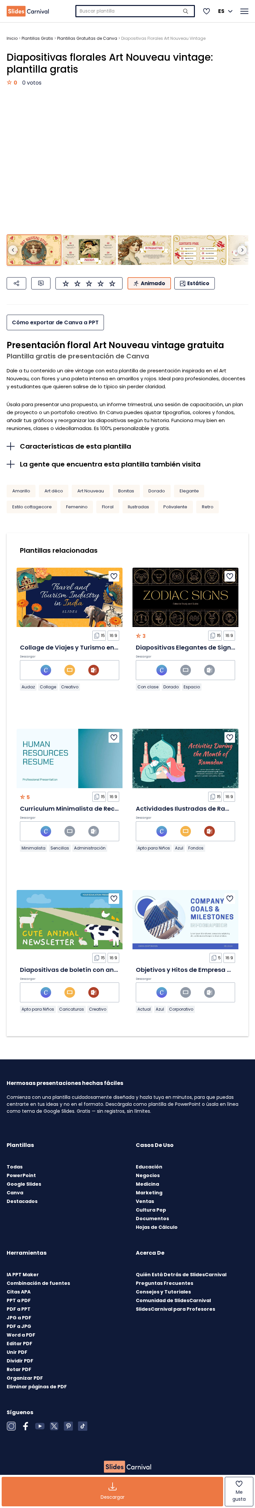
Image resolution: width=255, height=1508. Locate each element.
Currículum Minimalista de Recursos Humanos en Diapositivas (116, 808)
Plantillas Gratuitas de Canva (87, 38)
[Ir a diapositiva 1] (34, 250)
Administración (90, 848)
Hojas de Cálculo (157, 1227)
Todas (15, 1166)
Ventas (145, 1201)
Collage (48, 687)
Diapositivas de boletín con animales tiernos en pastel (104, 970)
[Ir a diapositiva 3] (144, 250)
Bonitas (126, 491)
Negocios (148, 1175)
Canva (15, 1192)
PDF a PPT (19, 1309)
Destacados (22, 1201)
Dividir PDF (20, 1360)
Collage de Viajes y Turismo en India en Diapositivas (100, 647)
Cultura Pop (151, 1210)
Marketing (149, 1192)
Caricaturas (71, 1009)
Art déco (53, 491)
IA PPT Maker (23, 1274)
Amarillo (21, 491)
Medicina (147, 1184)
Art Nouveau (90, 491)
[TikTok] (82, 1426)
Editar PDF (19, 1343)
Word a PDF (21, 1335)
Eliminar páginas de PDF (37, 1386)
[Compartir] (16, 283)
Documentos (152, 1218)
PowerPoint (21, 1175)
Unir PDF (17, 1352)
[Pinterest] (68, 1426)
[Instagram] (11, 1426)
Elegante (189, 491)
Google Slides (24, 1184)
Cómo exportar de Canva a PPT (55, 322)
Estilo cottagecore (32, 507)
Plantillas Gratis (37, 38)
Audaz (28, 687)
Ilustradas (138, 507)
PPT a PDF (19, 1300)
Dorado (156, 491)
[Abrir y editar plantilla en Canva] (46, 670)
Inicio (12, 38)
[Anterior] (13, 250)
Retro (207, 507)
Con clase (147, 687)
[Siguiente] (242, 250)
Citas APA (19, 1291)
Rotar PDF (19, 1369)
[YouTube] (39, 1426)
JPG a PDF (19, 1317)
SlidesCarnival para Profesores (175, 1309)
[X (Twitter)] (54, 1426)
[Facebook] (25, 1426)
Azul (179, 848)
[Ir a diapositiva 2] (89, 250)
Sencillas (59, 848)
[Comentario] (40, 283)
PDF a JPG (19, 1326)
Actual (144, 1009)
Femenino (77, 507)
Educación (149, 1166)
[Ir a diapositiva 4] (199, 250)
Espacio (192, 687)
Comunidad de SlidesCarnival (173, 1300)
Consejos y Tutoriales (163, 1291)
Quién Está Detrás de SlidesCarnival (181, 1274)
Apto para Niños (153, 848)
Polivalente (175, 507)
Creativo (69, 687)
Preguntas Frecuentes (164, 1283)
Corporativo (181, 1009)
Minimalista (33, 848)
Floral (108, 507)
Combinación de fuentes (38, 1283)
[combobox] (135, 11)
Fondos (196, 848)
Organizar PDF (25, 1378)
